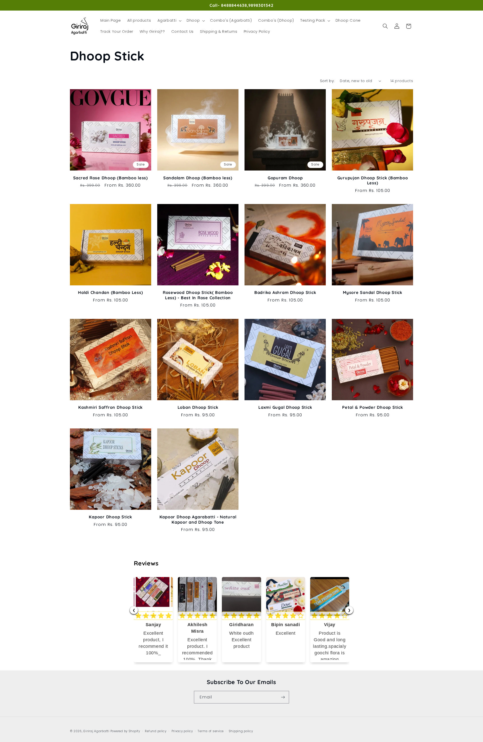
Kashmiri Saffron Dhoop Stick (110, 407)
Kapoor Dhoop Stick (110, 516)
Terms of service (211, 731)
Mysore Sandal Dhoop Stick (372, 292)
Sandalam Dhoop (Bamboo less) (197, 177)
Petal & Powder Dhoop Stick (372, 407)
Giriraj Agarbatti (96, 731)
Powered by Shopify (125, 731)
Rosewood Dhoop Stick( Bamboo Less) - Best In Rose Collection (198, 295)
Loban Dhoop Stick (198, 407)
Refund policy (156, 731)
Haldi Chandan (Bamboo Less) (110, 292)
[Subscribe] (283, 697)
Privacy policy (182, 731)
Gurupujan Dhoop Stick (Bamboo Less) (372, 180)
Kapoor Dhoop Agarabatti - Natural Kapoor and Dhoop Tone (197, 519)
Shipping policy (241, 731)
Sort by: (327, 80)
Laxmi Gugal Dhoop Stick (285, 407)
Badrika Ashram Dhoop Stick (285, 292)
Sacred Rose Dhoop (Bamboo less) (110, 177)
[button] (169, 20)
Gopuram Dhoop (285, 177)
